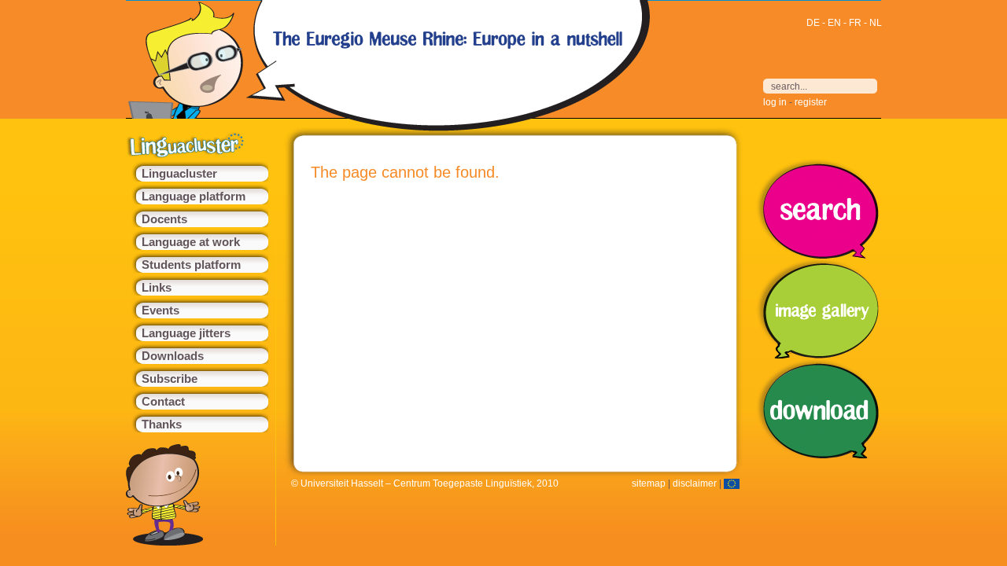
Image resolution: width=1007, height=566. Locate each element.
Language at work (191, 242)
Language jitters (186, 333)
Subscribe (169, 379)
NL (875, 22)
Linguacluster (179, 173)
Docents (164, 219)
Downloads (173, 356)
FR (855, 22)
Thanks (162, 424)
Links (157, 287)
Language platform (193, 196)
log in (775, 102)
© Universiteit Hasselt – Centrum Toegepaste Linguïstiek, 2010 (425, 483)
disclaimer (695, 483)
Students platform (191, 265)
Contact (163, 401)
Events (160, 310)
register (811, 102)
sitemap (649, 483)
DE (813, 22)
